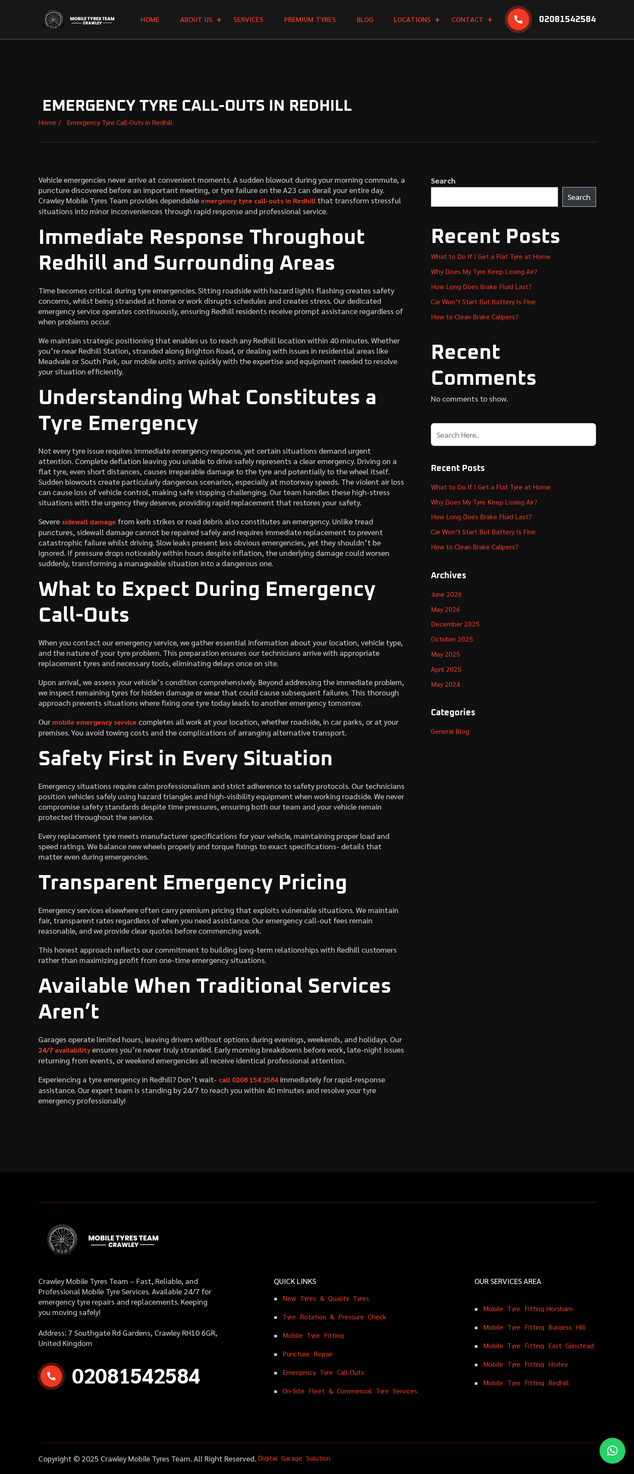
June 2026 (446, 593)
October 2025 (452, 638)
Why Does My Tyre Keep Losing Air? (484, 271)
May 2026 (445, 609)
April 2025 (446, 668)
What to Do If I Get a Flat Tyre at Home (491, 256)
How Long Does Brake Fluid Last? (481, 286)
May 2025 (445, 653)
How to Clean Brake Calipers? (474, 316)
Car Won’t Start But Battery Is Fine (483, 301)
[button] (612, 1451)
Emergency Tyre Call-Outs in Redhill (119, 122)
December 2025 (455, 623)
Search (443, 180)
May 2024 (445, 684)
